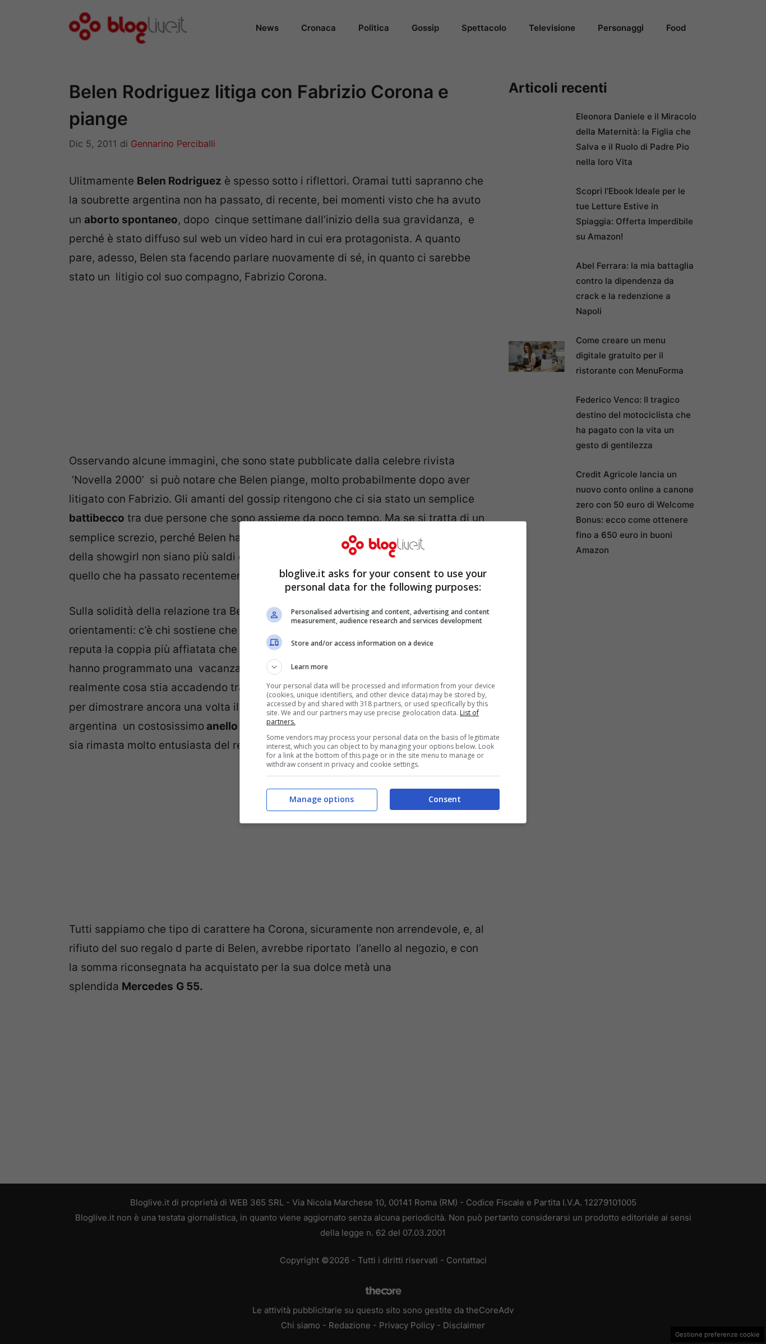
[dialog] (383, 672)
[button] (383, 667)
